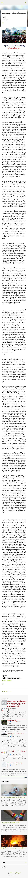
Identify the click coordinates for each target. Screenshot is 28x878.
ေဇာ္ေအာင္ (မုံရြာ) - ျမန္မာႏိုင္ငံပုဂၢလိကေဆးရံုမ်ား (13, 797)
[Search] (26, 2)
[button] (3, 23)
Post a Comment (6, 691)
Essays (4, 680)
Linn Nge (9, 680)
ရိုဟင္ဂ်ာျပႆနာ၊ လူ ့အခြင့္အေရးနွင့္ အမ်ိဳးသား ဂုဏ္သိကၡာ (13, 848)
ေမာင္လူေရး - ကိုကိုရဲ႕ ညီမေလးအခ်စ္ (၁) (10, 822)
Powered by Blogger (14, 873)
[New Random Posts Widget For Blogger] (25, 778)
